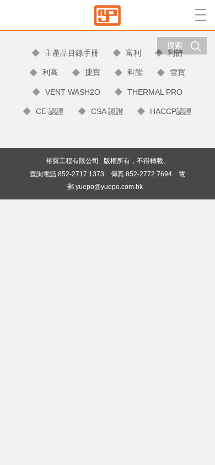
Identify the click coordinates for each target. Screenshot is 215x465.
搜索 (174, 45)
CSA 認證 (107, 111)
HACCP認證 (171, 111)
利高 (50, 72)
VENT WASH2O (72, 92)
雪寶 (177, 72)
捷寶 (92, 72)
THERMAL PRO (154, 92)
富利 (133, 52)
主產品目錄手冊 (72, 52)
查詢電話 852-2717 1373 (67, 173)
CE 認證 (50, 111)
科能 (135, 72)
